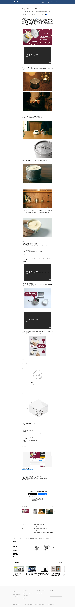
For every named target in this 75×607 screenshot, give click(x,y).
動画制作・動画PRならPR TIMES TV (27, 592)
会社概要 (14, 604)
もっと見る (60, 562)
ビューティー (30, 2)
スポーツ (50, 2)
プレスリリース (19, 538)
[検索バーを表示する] (61, 1)
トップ (14, 538)
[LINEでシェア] (48, 14)
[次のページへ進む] (55, 511)
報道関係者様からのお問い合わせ (34, 604)
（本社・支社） (39, 526)
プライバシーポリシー (19, 604)
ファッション (35, 2)
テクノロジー (17, 2)
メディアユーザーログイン (32, 494)
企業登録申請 (55, 1)
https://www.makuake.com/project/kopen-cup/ (32, 18)
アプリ (24, 2)
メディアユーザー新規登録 (42, 494)
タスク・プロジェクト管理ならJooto (41, 590)
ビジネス (44, 2)
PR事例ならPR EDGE (39, 593)
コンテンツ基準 (24, 604)
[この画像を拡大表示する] (25, 511)
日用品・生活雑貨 (37, 524)
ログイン (59, 1)
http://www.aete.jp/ (46, 545)
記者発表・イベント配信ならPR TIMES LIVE (28, 593)
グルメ (47, 2)
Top (13, 2)
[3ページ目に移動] (52, 506)
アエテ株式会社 (24, 538)
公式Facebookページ (52, 590)
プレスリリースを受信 (49, 1)
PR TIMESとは (15, 591)
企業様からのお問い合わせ (42, 604)
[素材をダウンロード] (51, 14)
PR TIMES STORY (25, 590)
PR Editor (24, 598)
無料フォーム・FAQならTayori (40, 592)
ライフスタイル (40, 2)
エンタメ (27, 2)
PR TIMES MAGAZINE (25, 595)
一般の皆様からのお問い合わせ (50, 604)
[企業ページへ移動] (15, 547)
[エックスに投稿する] (45, 14)
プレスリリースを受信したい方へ (17, 594)
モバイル (21, 2)
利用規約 (28, 604)
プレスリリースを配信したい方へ (17, 596)
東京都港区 (35, 526)
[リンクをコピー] (52, 14)
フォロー (15, 554)
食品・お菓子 (43, 524)
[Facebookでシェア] (47, 14)
